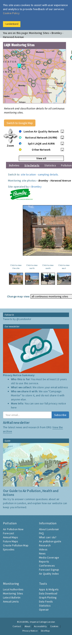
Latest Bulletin (11, 597)
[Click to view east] (64, 279)
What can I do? (47, 537)
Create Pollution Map (15, 545)
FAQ (41, 533)
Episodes (8, 549)
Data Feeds (46, 601)
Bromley (36, 186)
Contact (17, 626)
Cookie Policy (11, 13)
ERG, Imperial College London (40, 621)
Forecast (8, 533)
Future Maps (10, 541)
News (42, 553)
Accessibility (40, 626)
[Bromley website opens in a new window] (21, 194)
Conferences (47, 565)
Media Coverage (49, 557)
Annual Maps (10, 537)
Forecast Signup (49, 569)
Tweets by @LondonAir (17, 319)
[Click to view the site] (16, 279)
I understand (11, 24)
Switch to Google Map (20, 123)
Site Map (45, 630)
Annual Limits (11, 601)
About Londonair (49, 529)
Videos (43, 549)
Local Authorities (13, 589)
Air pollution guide (50, 541)
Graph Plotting (48, 597)
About (28, 626)
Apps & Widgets (49, 589)
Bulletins (14, 165)
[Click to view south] (48, 279)
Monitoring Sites (13, 593)
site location (28, 174)
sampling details (48, 174)
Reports (44, 561)
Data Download (48, 593)
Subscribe (60, 415)
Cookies (54, 626)
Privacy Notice (29, 630)
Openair (44, 609)
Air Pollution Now (13, 529)
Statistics (50, 165)
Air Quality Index (49, 573)
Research (45, 545)
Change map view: (18, 296)
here (14, 407)
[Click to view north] (32, 279)
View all (41, 158)
